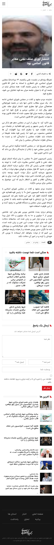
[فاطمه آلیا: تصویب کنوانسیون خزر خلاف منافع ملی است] (39, 297)
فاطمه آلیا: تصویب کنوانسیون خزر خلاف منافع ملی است (22, 427)
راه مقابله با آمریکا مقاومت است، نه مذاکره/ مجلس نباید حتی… (24, 453)
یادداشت (14, 519)
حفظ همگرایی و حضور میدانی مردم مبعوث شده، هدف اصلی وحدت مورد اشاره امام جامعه (21, 477)
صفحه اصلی (37, 514)
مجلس (28, 242)
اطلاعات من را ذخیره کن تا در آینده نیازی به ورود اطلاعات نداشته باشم (27, 381)
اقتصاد (43, 242)
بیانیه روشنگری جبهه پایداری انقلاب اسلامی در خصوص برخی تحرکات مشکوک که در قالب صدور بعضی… (21, 416)
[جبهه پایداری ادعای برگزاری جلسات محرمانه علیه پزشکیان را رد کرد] (15, 297)
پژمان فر (35, 242)
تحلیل (26, 519)
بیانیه (37, 519)
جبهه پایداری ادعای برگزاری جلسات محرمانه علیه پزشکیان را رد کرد (21, 439)
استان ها (12, 514)
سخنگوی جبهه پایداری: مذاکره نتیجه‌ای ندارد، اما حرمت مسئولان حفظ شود (22, 463)
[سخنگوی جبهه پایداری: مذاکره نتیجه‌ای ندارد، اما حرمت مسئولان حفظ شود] (46, 465)
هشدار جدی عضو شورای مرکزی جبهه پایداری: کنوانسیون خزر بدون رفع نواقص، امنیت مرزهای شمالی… (21, 404)
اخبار (47, 258)
